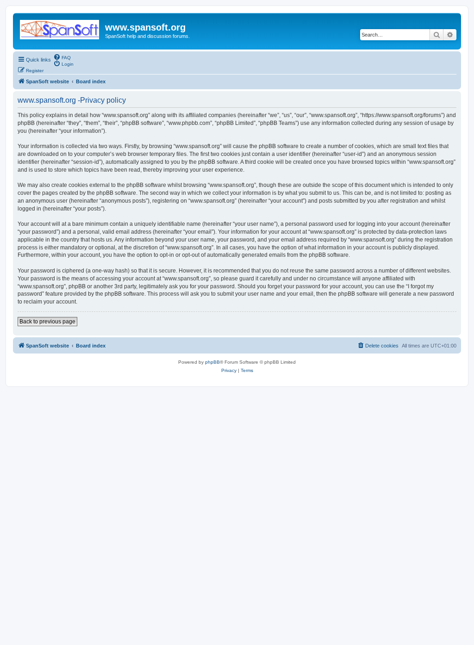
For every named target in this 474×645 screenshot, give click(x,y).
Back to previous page (47, 321)
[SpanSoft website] (60, 27)
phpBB (212, 362)
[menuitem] (62, 57)
